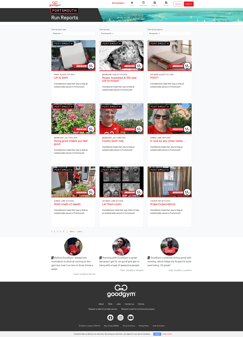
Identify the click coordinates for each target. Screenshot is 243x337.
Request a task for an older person (102, 309)
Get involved (118, 3)
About (101, 304)
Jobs (118, 304)
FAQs (110, 304)
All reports (153, 33)
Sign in (178, 4)
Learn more (167, 334)
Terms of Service (129, 326)
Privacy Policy (144, 326)
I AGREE (157, 334)
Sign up (189, 4)
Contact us (129, 304)
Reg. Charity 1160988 (111, 326)
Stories (141, 304)
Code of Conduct (158, 326)
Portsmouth (106, 33)
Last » (80, 231)
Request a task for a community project (138, 309)
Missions (57, 33)
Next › (72, 231)
